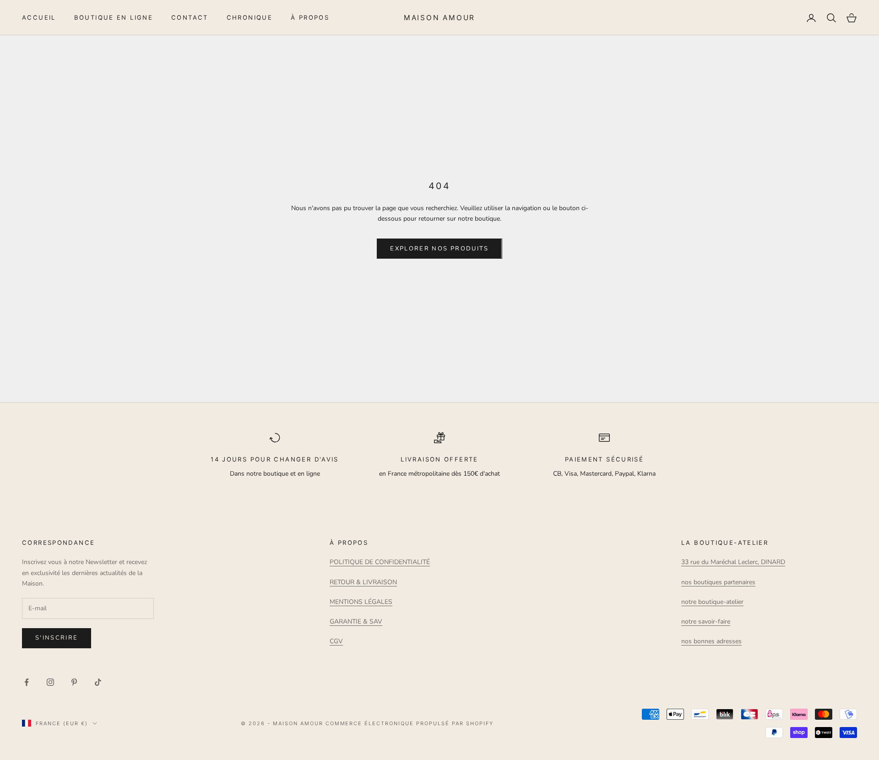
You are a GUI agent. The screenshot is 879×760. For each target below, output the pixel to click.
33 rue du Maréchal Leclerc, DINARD (733, 562)
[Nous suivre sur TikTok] (98, 682)
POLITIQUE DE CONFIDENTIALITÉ (380, 562)
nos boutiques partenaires (718, 582)
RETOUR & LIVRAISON (363, 582)
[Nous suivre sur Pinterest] (74, 682)
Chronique (249, 17)
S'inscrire (56, 638)
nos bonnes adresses (711, 641)
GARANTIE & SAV (356, 621)
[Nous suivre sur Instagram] (50, 682)
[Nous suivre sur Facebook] (26, 682)
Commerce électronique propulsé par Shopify (410, 723)
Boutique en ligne (113, 17)
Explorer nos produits (439, 248)
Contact (189, 17)
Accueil (39, 17)
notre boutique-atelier (712, 601)
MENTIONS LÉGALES (361, 601)
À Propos (310, 17)
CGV (336, 641)
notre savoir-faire (705, 621)
